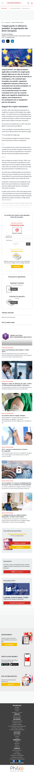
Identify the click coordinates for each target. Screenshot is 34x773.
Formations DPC (17, 717)
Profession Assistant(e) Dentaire (17, 729)
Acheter (14, 302)
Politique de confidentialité (17, 755)
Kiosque (17, 736)
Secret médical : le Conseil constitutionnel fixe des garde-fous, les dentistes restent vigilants (16, 483)
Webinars (17, 745)
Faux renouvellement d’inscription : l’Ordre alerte (15, 350)
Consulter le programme (17, 603)
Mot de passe (9, 240)
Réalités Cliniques (17, 722)
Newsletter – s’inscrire (17, 712)
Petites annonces (17, 716)
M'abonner (17, 266)
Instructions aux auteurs (17, 757)
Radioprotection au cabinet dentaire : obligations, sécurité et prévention (14, 516)
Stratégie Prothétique (17, 724)
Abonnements (17, 735)
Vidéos (17, 710)
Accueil (2, 22)
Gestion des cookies (17, 763)
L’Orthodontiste (17, 731)
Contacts (17, 752)
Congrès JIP (17, 747)
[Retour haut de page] (31, 768)
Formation (17, 709)
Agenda (17, 741)
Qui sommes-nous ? (17, 750)
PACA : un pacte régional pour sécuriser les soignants (14, 450)
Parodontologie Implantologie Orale (17, 726)
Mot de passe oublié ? (16, 244)
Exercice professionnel (18, 22)
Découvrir (11, 684)
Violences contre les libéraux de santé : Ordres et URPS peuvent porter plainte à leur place (17, 384)
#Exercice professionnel (8, 317)
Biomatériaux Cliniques (17, 728)
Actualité (17, 707)
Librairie (17, 738)
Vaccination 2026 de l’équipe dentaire (13, 415)
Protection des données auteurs (17, 759)
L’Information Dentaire (17, 721)
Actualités (7, 22)
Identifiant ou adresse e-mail (8, 236)
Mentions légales (17, 753)
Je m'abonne (9, 644)
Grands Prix (17, 743)
